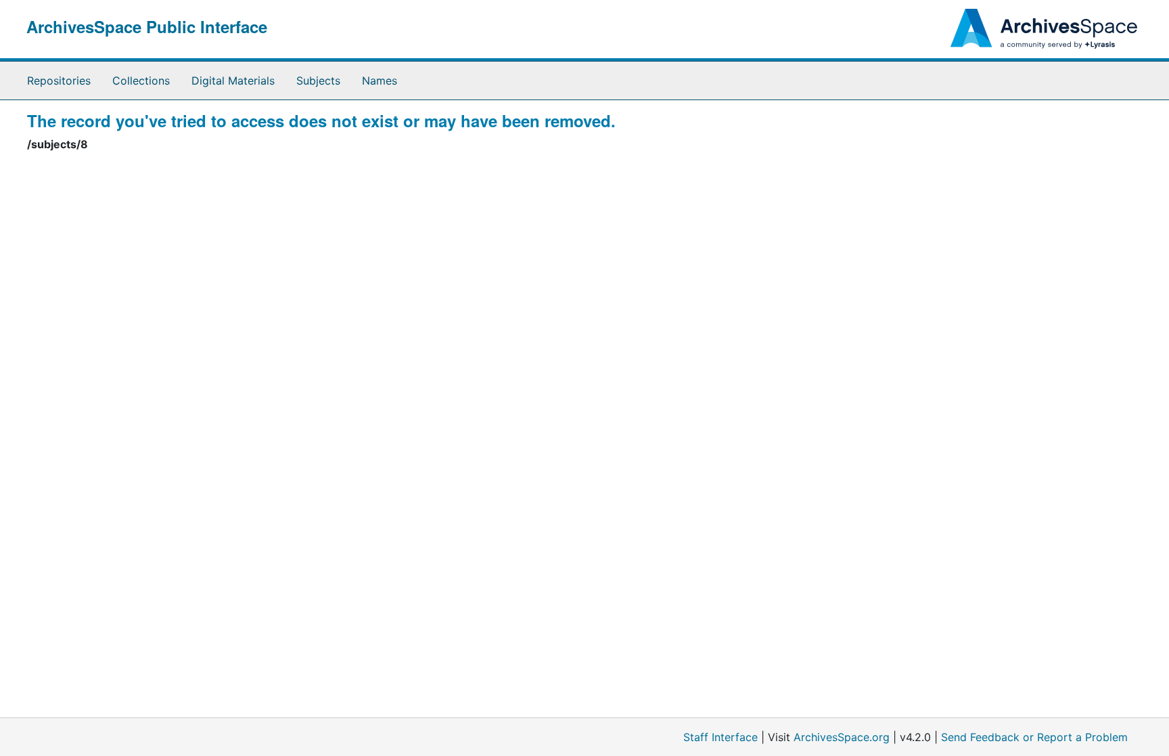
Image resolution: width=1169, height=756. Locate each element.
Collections (141, 80)
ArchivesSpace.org (842, 737)
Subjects (318, 80)
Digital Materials (233, 80)
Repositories (59, 80)
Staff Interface (720, 737)
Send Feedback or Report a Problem (1034, 737)
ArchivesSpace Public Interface (146, 26)
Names (379, 80)
